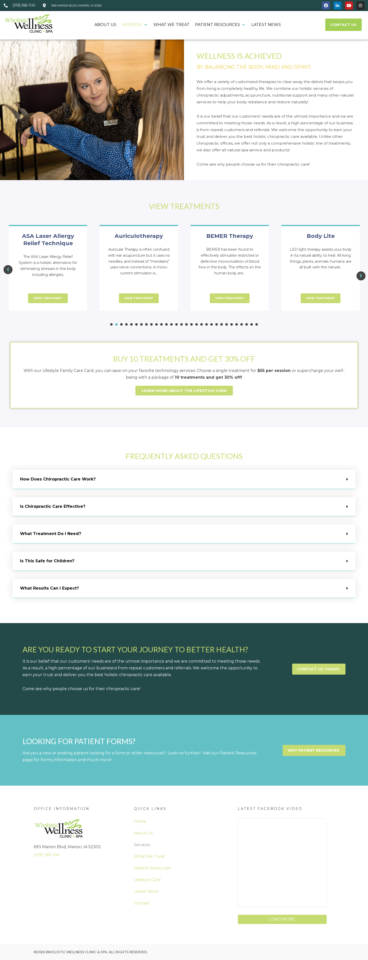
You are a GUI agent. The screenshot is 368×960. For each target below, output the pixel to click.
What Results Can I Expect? (49, 588)
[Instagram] (360, 6)
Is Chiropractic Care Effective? (52, 506)
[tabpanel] (48, 271)
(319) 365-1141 (47, 854)
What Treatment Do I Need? (50, 533)
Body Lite (321, 236)
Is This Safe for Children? (47, 561)
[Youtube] (349, 6)
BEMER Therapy (229, 236)
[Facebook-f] (326, 6)
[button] (134, 25)
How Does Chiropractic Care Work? (58, 479)
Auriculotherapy (139, 236)
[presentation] (111, 324)
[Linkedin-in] (337, 6)
